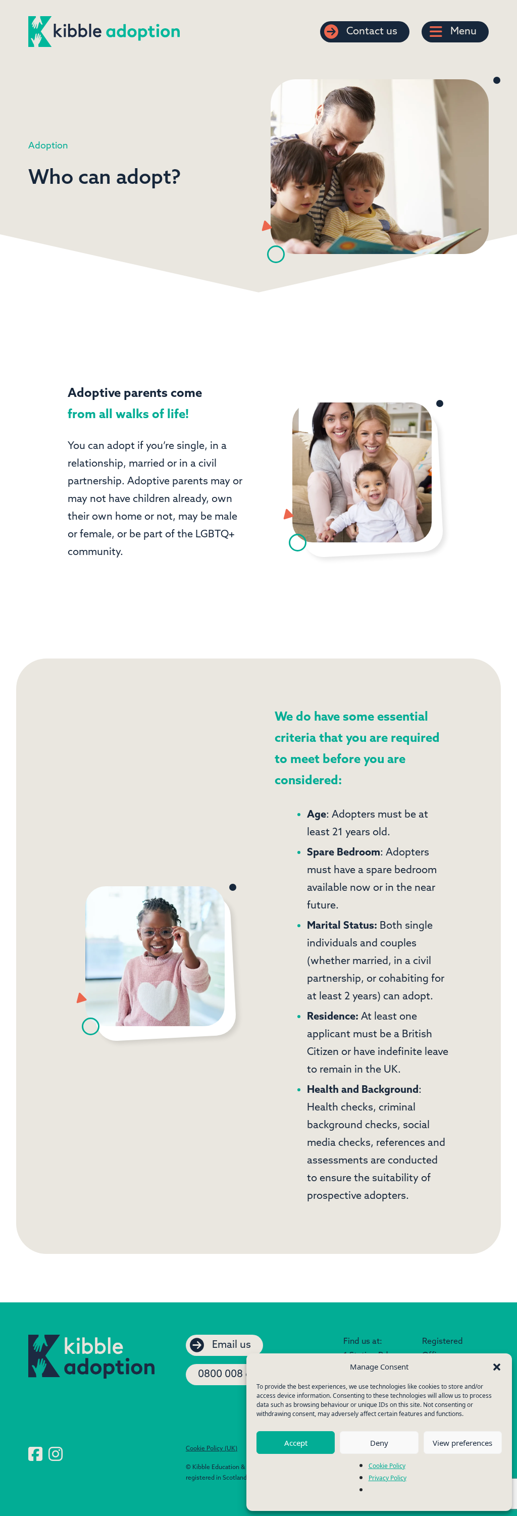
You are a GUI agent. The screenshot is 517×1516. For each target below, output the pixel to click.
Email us (231, 1345)
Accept (295, 1443)
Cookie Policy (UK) (211, 1449)
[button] (497, 1366)
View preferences (462, 1443)
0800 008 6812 (233, 1375)
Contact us (371, 32)
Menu (463, 32)
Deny (379, 1443)
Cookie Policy (387, 1465)
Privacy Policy (387, 1478)
